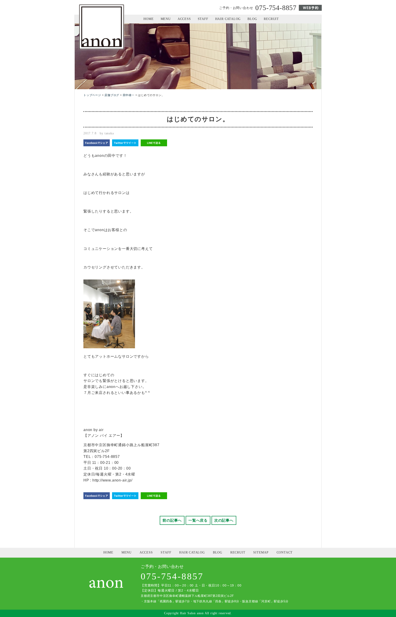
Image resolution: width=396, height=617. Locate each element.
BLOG (252, 19)
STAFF (203, 19)
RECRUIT (271, 19)
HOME (148, 19)
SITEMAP (261, 552)
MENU (166, 19)
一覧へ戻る (198, 520)
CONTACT (285, 552)
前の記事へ (172, 520)
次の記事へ (224, 520)
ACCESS (184, 19)
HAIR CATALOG (228, 19)
